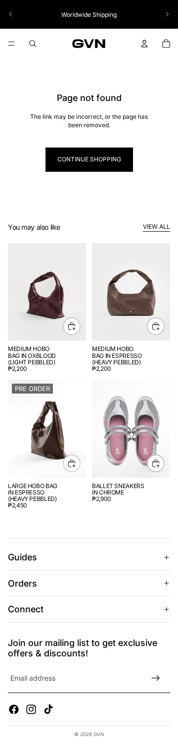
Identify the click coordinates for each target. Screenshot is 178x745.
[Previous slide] (11, 14)
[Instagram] (31, 709)
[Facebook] (14, 709)
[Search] (33, 43)
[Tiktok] (48, 709)
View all (156, 226)
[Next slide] (167, 14)
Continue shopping (89, 159)
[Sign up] (155, 678)
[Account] (144, 43)
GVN (98, 734)
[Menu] (11, 44)
